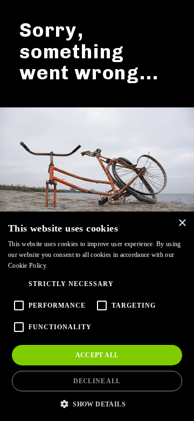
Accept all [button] (97, 355)
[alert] (97, 316)
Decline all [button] (96, 381)
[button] (97, 403)
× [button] (182, 223)
